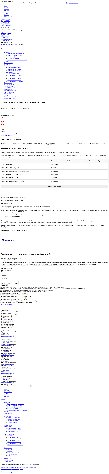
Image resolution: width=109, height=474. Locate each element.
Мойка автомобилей (10, 97)
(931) (5, 342)
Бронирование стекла (13, 419)
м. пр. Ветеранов (5, 22)
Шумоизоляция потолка (14, 78)
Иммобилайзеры (9, 92)
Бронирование (8, 63)
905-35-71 (5, 24)
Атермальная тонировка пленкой (17, 60)
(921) (5, 333)
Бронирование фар (12, 420)
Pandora (9, 449)
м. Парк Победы (5, 19)
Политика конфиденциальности (8, 467)
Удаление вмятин (9, 84)
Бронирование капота (13, 417)
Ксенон (6, 61)
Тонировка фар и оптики (14, 56)
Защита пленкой (9, 458)
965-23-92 (5, 34)
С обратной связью (13, 452)
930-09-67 (5, 40)
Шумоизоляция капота (14, 80)
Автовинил (7, 93)
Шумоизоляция (8, 72)
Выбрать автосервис (7, 135)
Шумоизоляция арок (13, 73)
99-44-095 (5, 37)
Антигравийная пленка (14, 422)
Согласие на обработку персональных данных (12, 469)
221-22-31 (5, 21)
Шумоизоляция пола (13, 77)
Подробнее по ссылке (72, 3)
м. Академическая (6, 25)
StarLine (9, 451)
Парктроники (8, 89)
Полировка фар (8, 86)
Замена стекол (8, 66)
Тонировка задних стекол (14, 55)
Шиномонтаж (8, 95)
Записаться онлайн (6, 203)
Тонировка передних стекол (15, 53)
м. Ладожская (5, 36)
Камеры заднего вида (10, 90)
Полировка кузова (9, 87)
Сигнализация (8, 83)
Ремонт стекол (8, 64)
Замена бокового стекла (14, 69)
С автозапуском (12, 454)
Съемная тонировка (13, 58)
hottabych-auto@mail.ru (7, 336)
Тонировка (7, 52)
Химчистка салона (9, 98)
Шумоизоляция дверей (14, 75)
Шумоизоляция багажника (15, 81)
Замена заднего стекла (13, 70)
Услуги (3, 399)
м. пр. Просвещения (6, 39)
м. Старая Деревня (6, 33)
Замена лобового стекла (14, 67)
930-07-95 (5, 27)
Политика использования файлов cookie (26, 467)
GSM (8, 455)
